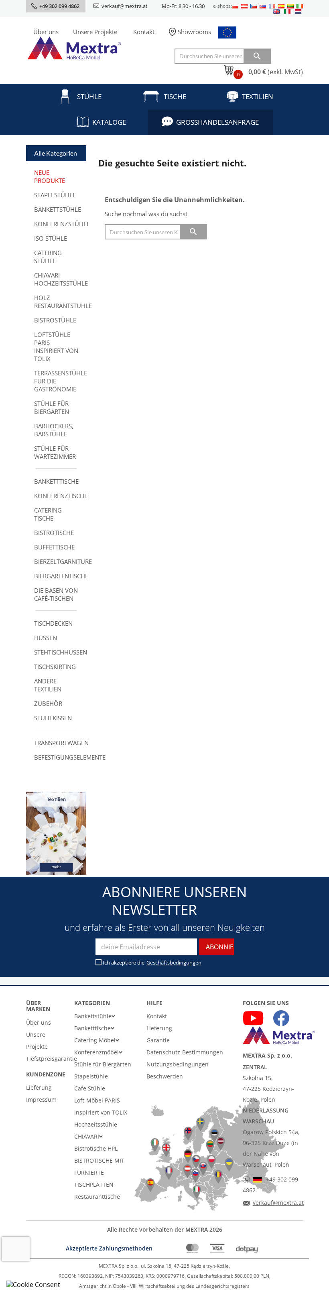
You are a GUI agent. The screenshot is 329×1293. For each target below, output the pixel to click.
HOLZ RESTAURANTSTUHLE (60, 302)
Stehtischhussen (60, 652)
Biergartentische (60, 576)
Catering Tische (48, 514)
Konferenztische (60, 496)
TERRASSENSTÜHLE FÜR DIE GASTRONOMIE (60, 381)
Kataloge (109, 122)
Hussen (45, 638)
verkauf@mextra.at (125, 6)
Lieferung (39, 1087)
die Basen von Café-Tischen (56, 594)
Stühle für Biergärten (102, 1064)
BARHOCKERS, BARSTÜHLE (53, 430)
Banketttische (56, 481)
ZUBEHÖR (48, 703)
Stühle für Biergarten (51, 407)
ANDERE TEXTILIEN (47, 685)
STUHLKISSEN (53, 718)
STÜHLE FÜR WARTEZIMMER (55, 452)
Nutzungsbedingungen (177, 1064)
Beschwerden (164, 1076)
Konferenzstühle (60, 224)
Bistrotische (54, 533)
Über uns (46, 32)
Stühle (89, 96)
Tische (175, 96)
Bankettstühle (57, 209)
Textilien (257, 96)
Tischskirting (55, 667)
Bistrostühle (55, 320)
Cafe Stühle (89, 1088)
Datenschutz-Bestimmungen (184, 1052)
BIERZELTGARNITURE (60, 561)
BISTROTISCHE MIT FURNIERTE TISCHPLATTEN (99, 1172)
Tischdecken (53, 623)
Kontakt (143, 32)
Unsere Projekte (95, 32)
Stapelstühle (55, 195)
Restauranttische (97, 1196)
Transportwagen (60, 743)
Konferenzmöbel (96, 1052)
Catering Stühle (48, 257)
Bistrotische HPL (96, 1148)
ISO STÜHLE (50, 238)
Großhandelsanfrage (217, 122)
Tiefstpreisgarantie (51, 1058)
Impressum (41, 1099)
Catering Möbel (95, 1040)
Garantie (158, 1040)
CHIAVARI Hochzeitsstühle (60, 279)
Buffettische (54, 547)
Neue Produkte (49, 176)
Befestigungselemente (60, 757)
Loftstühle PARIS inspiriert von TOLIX (56, 346)
